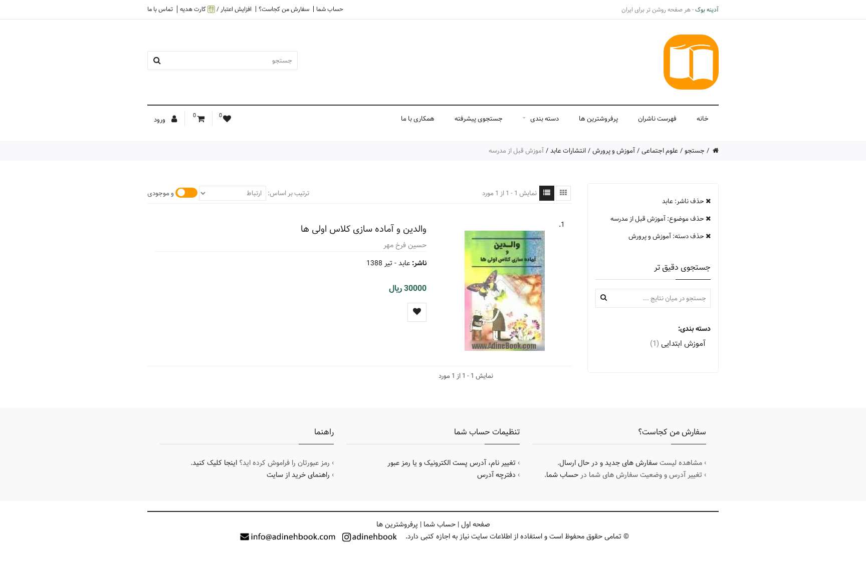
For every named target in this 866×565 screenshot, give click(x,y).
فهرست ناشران (657, 118)
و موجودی (160, 193)
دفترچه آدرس (496, 475)
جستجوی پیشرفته (479, 118)
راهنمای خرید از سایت (298, 475)
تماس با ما (160, 9)
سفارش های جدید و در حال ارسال (608, 463)
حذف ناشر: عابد (684, 201)
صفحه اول (475, 524)
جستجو (695, 150)
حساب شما (329, 9)
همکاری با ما (418, 118)
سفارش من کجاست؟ (284, 9)
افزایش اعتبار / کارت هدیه (216, 9)
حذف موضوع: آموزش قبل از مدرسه (658, 218)
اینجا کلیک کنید (214, 463)
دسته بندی (544, 118)
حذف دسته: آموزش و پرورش (667, 236)
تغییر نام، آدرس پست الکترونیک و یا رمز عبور (451, 463)
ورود (160, 119)
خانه (703, 118)
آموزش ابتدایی (678, 343)
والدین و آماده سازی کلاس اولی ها (363, 229)
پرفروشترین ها (598, 118)
